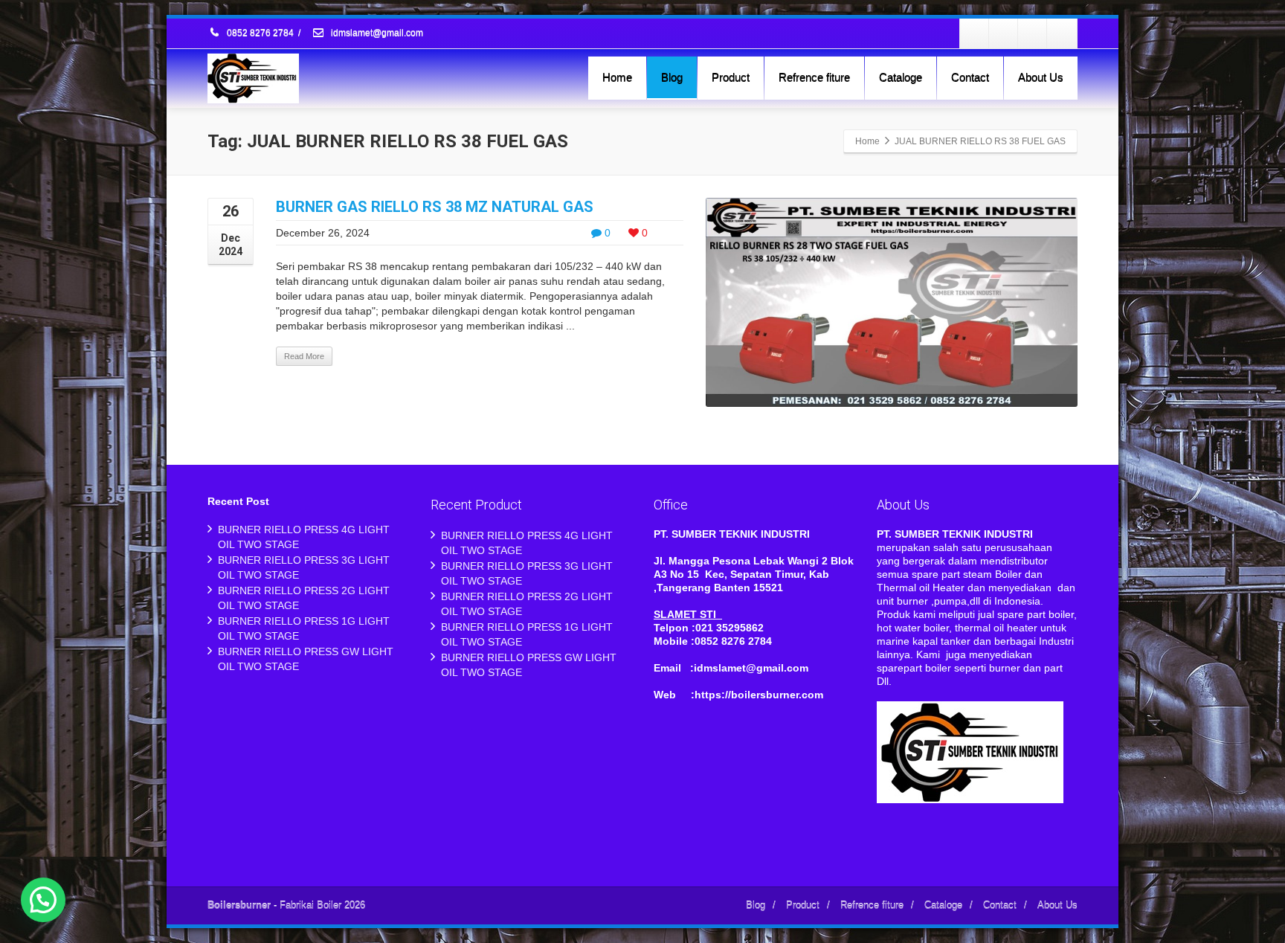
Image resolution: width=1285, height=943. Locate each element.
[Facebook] (975, 33)
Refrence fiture (814, 77)
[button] (43, 900)
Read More (304, 356)
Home (617, 77)
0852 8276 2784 (260, 33)
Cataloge (900, 77)
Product (731, 77)
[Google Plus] (1033, 33)
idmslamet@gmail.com (376, 33)
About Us (1040, 77)
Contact (970, 77)
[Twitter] (1004, 33)
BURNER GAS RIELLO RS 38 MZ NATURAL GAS (434, 207)
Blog (672, 77)
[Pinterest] (1062, 33)
